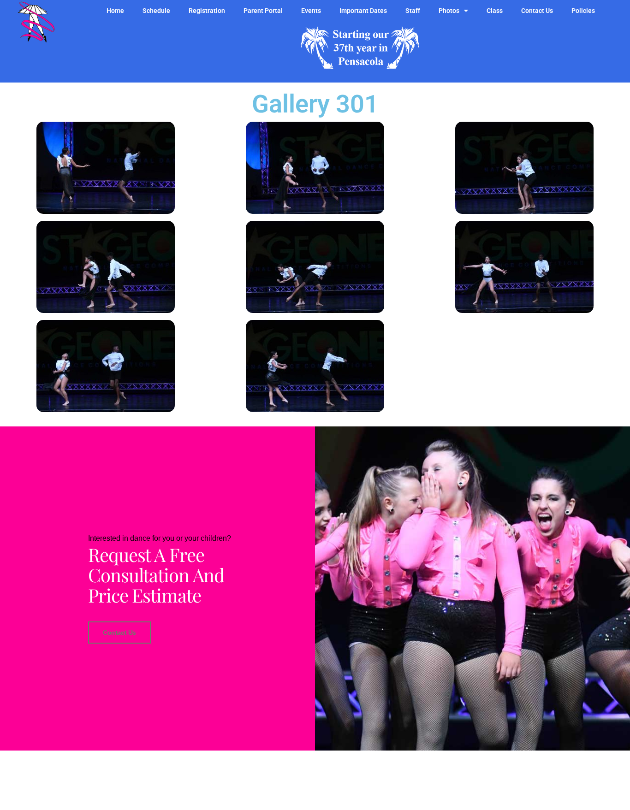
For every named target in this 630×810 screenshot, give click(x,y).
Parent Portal (263, 10)
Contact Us (537, 10)
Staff (412, 10)
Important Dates (363, 10)
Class (495, 10)
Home (115, 10)
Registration (207, 10)
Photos (449, 10)
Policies (583, 10)
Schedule (156, 10)
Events (311, 10)
